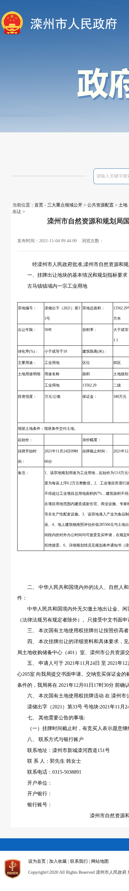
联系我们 (79, 861)
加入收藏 (58, 861)
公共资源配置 (100, 205)
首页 (38, 205)
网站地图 (100, 861)
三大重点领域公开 (64, 205)
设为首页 (37, 861)
